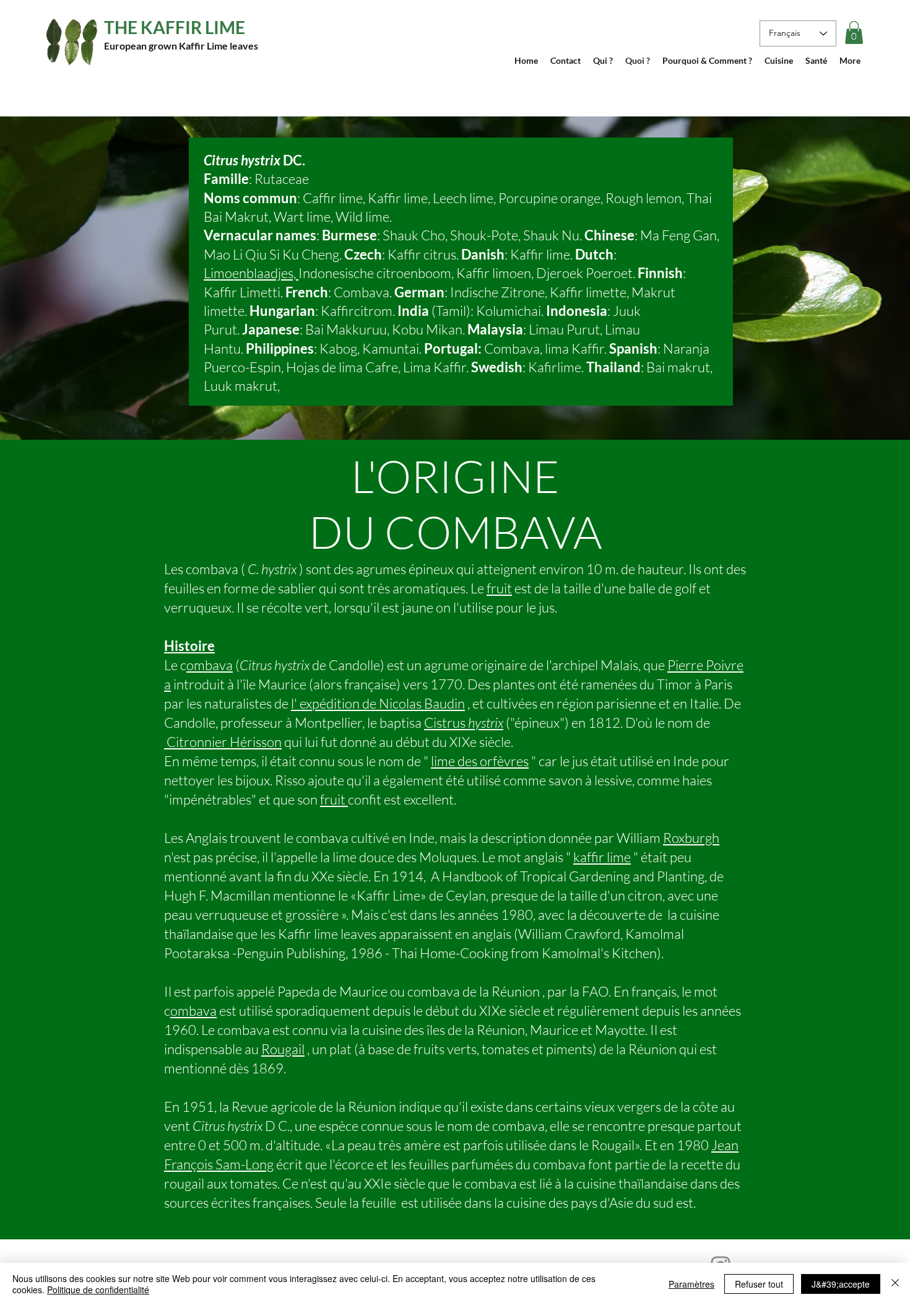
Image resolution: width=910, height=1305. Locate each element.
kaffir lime (602, 857)
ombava (209, 665)
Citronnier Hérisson (223, 741)
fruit (499, 588)
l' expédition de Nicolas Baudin (378, 703)
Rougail (283, 1049)
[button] (854, 32)
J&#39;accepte (841, 1284)
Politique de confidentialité (98, 1289)
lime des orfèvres (480, 761)
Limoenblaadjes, (251, 272)
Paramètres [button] (691, 1284)
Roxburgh (691, 837)
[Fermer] (895, 1284)
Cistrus (463, 722)
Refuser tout (759, 1284)
